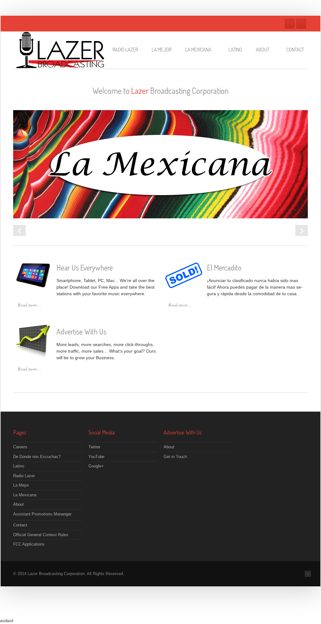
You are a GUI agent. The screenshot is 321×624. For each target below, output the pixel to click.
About (262, 49)
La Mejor (161, 49)
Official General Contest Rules (40, 534)
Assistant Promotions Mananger (42, 514)
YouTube (96, 456)
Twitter (290, 24)
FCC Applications (29, 544)
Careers (20, 447)
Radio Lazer (125, 49)
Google (301, 24)
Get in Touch (175, 456)
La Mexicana (198, 49)
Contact (295, 49)
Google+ (96, 466)
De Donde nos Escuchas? (37, 456)
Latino (235, 49)
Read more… (29, 305)
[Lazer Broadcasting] (60, 65)
